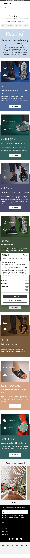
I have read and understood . (14, 517)
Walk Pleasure (18, 25)
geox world (3, 11)
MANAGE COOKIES (19, 551)
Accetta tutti (15, 296)
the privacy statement (19, 517)
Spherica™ (4, 25)
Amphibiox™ (10, 25)
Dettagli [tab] (11, 258)
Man (22, 515)
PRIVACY (9, 551)
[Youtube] (17, 539)
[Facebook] (9, 539)
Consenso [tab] (4, 258)
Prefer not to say (7, 515)
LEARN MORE (15, 106)
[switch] (27, 283)
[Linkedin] (21, 539)
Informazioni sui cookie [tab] (22, 258)
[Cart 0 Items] (28, 4)
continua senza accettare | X (20, 255)
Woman (15, 515)
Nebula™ (25, 25)
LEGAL (13, 551)
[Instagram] (13, 539)
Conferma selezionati (15, 300)
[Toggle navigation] (2, 3)
